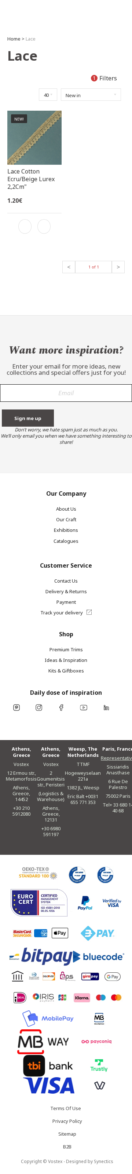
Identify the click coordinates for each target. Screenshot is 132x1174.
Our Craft (66, 519)
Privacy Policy (67, 1122)
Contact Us (66, 581)
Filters (105, 78)
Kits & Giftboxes (66, 670)
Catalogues (66, 541)
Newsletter (66, 396)
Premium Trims (66, 649)
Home (14, 38)
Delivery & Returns (66, 591)
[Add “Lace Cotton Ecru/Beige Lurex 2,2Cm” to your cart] (44, 226)
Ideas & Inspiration (66, 660)
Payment (66, 602)
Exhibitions (66, 530)
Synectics (103, 1161)
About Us (66, 509)
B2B (67, 1148)
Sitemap (67, 1135)
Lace (31, 38)
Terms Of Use (65, 1110)
